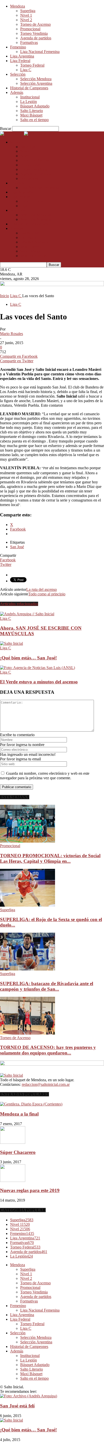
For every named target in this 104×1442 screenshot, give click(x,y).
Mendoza (17, 6)
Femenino (18, 47)
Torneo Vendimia (34, 33)
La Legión (28, 101)
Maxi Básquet (31, 115)
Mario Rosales (11, 333)
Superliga (27, 11)
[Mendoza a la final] (31, 1104)
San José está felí (17, 1405)
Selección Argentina (36, 83)
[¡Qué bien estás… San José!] (11, 643)
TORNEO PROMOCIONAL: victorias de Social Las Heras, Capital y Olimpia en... (50, 858)
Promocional (30, 29)
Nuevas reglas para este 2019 (30, 1190)
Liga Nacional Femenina (40, 51)
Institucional (30, 97)
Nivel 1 (26, 15)
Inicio (4, 296)
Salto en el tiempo (34, 120)
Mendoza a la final (19, 1114)
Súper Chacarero (18, 1152)
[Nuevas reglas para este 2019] (12, 1180)
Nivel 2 (26, 20)
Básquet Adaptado (34, 106)
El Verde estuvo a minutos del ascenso (39, 681)
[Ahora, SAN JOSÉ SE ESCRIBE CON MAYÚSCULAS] (27, 614)
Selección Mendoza (35, 79)
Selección (17, 74)
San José (17, 547)
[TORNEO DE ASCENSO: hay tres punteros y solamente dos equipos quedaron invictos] (27, 1033)
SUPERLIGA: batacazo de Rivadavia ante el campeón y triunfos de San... (46, 986)
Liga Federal (20, 61)
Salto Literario (31, 110)
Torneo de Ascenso (35, 24)
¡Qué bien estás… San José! (28, 657)
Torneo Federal (32, 65)
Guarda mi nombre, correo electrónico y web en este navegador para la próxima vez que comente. (44, 775)
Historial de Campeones (29, 88)
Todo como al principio (46, 594)
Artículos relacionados (19, 604)
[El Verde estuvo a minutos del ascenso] (37, 667)
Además (16, 92)
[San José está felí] (28, 1396)
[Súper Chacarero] (12, 1142)
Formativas (29, 42)
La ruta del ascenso (41, 589)
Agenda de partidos (35, 38)
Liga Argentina (22, 56)
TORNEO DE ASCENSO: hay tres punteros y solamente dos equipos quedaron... (48, 1050)
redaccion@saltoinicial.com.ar (46, 1084)
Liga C (25, 70)
